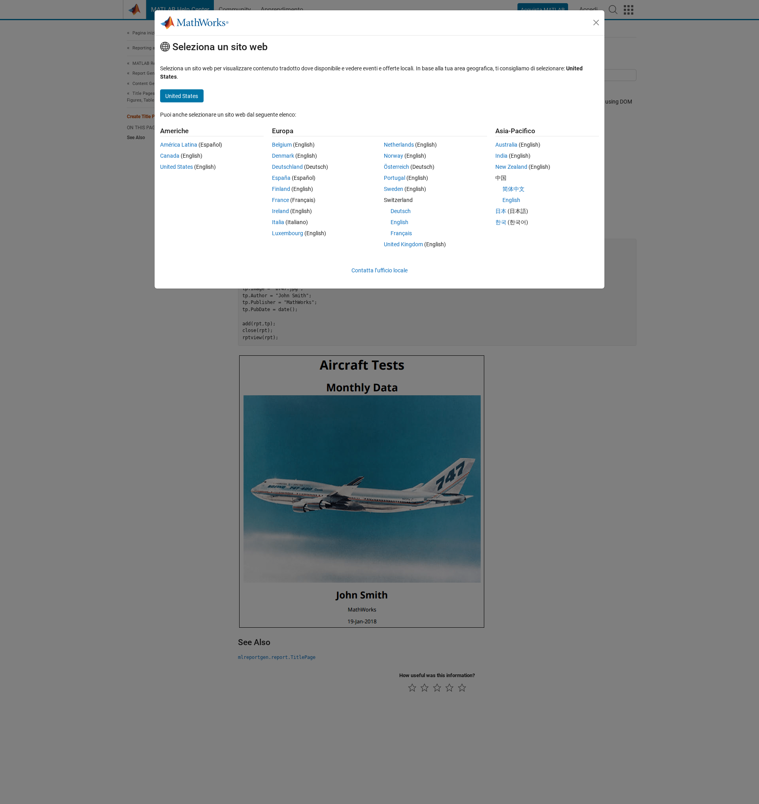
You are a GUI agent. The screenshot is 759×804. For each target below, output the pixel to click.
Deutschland (287, 167)
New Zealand (511, 167)
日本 (500, 211)
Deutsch (401, 211)
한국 (500, 222)
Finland (281, 189)
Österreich (396, 167)
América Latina (178, 145)
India (501, 156)
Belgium (282, 145)
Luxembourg (287, 233)
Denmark (283, 156)
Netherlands (399, 145)
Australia (506, 145)
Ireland (280, 211)
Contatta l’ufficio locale (379, 270)
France (280, 200)
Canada (169, 156)
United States (176, 167)
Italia (278, 222)
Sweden (393, 189)
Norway (393, 156)
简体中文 (513, 189)
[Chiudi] (596, 22)
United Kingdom (403, 244)
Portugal (394, 178)
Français (401, 233)
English (399, 222)
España (281, 178)
